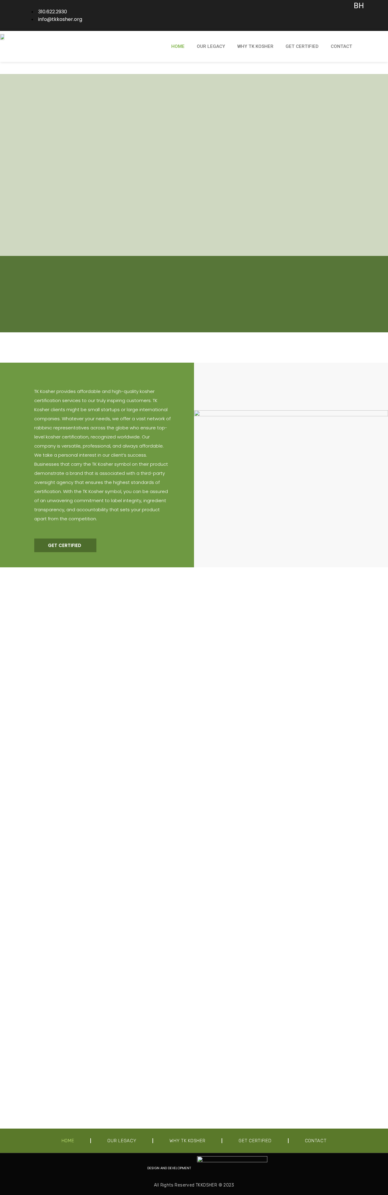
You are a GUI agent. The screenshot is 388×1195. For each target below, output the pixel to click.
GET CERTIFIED (302, 46)
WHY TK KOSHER (255, 46)
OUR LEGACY (211, 46)
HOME (178, 46)
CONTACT (341, 46)
